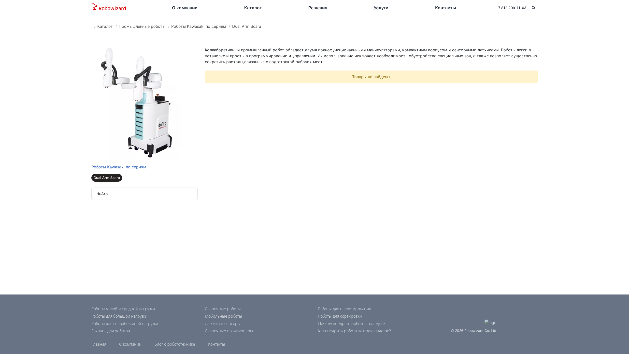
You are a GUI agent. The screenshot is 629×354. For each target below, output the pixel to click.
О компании (185, 7)
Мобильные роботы (223, 316)
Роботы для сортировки (340, 316)
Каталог (253, 7)
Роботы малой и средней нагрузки (123, 308)
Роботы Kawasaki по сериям (198, 26)
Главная (98, 344)
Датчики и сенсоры (223, 323)
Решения (317, 7)
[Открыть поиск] (533, 8)
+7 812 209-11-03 (511, 8)
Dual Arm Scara (246, 26)
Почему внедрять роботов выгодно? (351, 323)
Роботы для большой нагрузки (119, 316)
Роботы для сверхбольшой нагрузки (124, 323)
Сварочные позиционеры (229, 331)
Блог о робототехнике (175, 344)
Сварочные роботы (223, 308)
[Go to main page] (108, 8)
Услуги (381, 7)
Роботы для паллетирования (344, 308)
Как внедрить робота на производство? (354, 331)
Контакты (445, 7)
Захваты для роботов (110, 331)
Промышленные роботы (142, 26)
